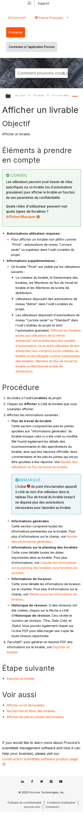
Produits (39, 95)
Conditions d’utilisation (61, 802)
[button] (64, 73)
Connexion (52, 806)
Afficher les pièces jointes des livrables (35, 717)
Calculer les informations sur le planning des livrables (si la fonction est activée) (44, 568)
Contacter (16, 32)
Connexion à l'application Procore (32, 47)
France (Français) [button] (50, 18)
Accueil (20, 95)
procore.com (17, 17)
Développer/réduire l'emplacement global (74, 95)
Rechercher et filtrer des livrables (31, 711)
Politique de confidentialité (25, 802)
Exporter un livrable (20, 679)
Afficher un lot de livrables (25, 705)
